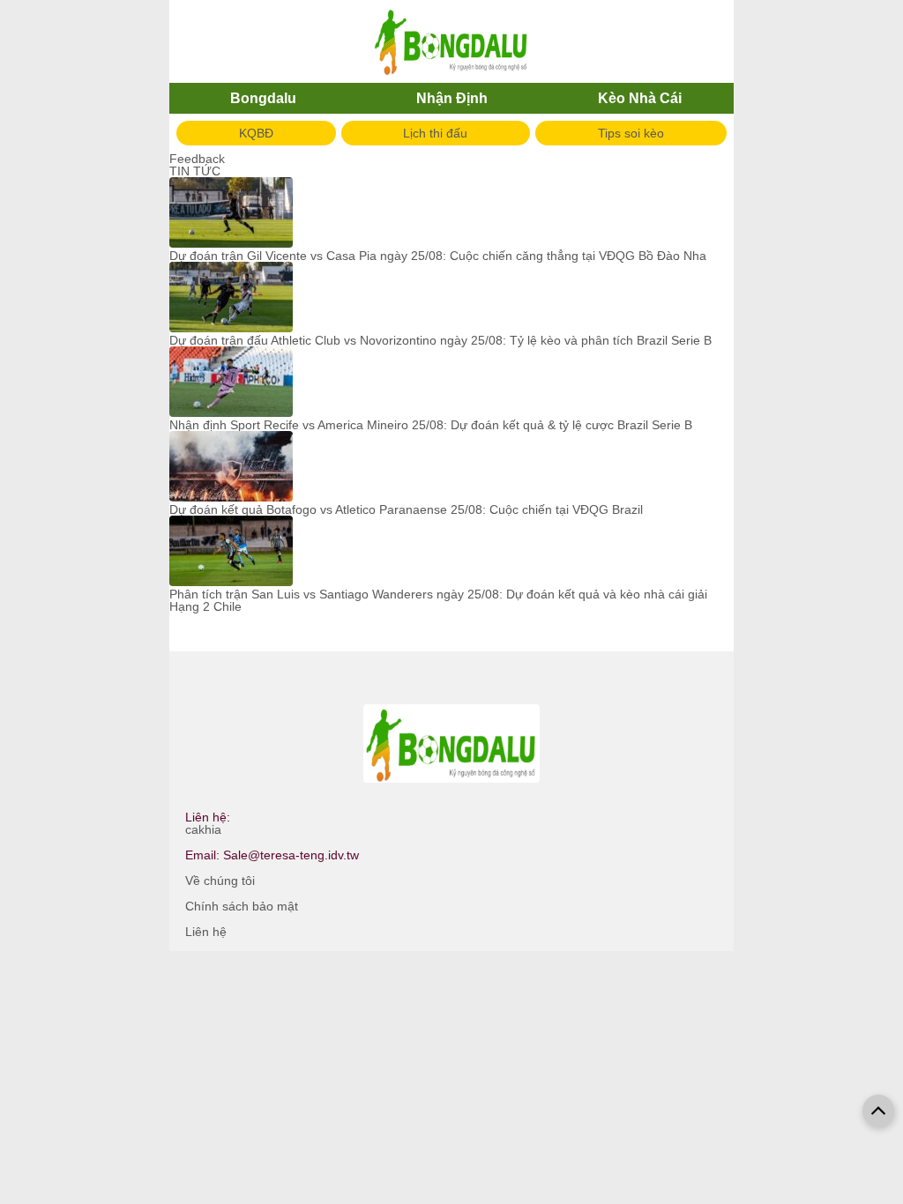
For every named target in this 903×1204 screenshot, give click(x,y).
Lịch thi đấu (435, 133)
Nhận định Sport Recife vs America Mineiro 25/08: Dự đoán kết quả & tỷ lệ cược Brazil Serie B (430, 425)
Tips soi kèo (631, 133)
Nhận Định (452, 98)
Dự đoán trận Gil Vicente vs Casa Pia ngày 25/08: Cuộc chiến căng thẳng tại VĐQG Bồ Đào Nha (437, 255)
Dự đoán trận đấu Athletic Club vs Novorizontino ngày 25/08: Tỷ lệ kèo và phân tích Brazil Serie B (440, 340)
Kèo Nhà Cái (640, 98)
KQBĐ (256, 133)
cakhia (203, 829)
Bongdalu (263, 98)
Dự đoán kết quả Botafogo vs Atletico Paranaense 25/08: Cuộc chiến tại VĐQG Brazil (406, 509)
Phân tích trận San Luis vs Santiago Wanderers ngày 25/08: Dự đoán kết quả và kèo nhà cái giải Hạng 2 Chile (438, 600)
